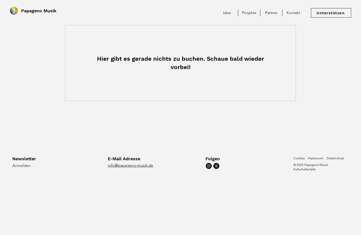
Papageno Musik (38, 10)
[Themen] (216, 166)
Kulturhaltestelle (304, 169)
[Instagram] (209, 166)
